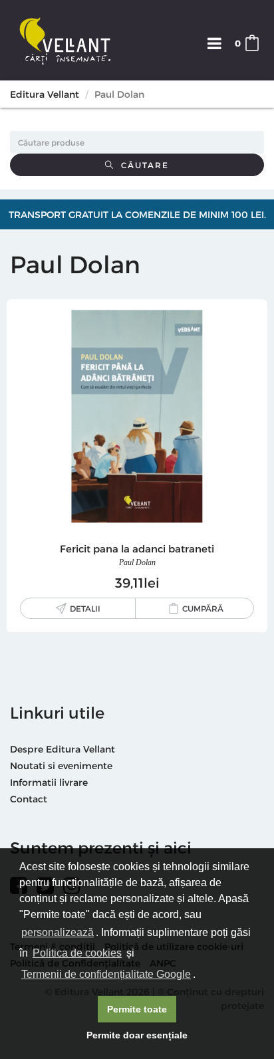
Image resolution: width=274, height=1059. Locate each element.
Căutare (141, 165)
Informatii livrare (49, 782)
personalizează (57, 932)
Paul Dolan (137, 562)
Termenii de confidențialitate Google (106, 974)
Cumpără (202, 608)
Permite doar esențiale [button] (137, 1035)
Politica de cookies (77, 953)
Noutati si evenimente (61, 765)
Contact (28, 798)
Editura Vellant (44, 94)
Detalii (85, 608)
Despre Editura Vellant (62, 749)
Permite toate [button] (137, 1009)
